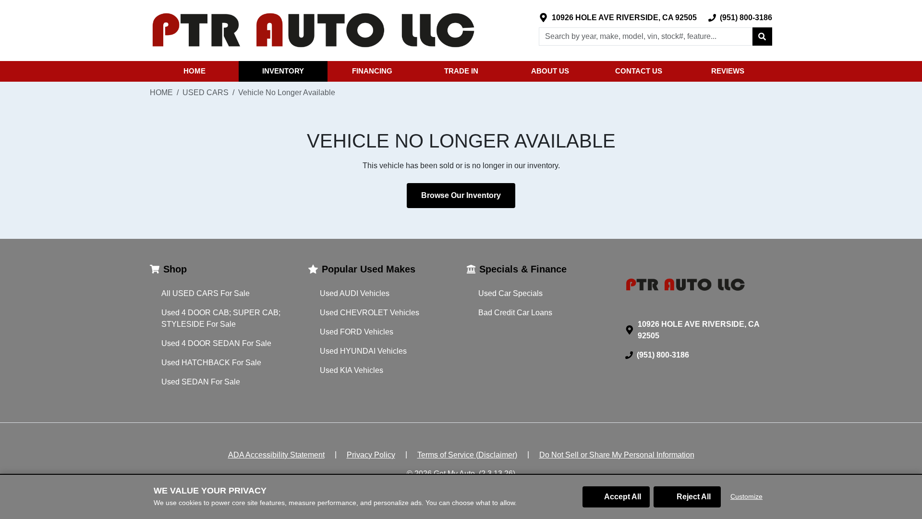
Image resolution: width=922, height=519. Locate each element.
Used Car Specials (510, 293)
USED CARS (205, 92)
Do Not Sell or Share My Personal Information (616, 455)
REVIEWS (727, 71)
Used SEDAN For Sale (200, 382)
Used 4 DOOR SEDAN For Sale (216, 343)
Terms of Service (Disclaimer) (467, 455)
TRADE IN (461, 71)
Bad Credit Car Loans (515, 313)
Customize (746, 496)
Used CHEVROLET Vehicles (369, 313)
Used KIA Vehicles (351, 370)
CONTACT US (638, 71)
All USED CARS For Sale (205, 293)
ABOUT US (550, 71)
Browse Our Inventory (461, 195)
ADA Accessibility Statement (276, 455)
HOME (194, 71)
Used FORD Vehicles (356, 332)
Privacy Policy (371, 455)
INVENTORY (283, 71)
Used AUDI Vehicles (354, 293)
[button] (762, 36)
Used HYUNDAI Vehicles (363, 351)
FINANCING (372, 71)
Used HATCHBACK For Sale (211, 362)
